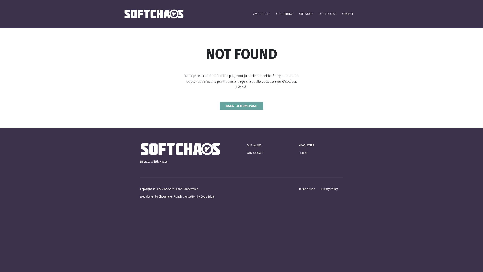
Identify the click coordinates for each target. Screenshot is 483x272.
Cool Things (284, 14)
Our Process (327, 14)
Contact (347, 14)
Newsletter (306, 145)
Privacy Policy (329, 189)
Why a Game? (255, 153)
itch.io (303, 153)
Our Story (306, 14)
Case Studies (261, 14)
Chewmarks (165, 196)
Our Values (254, 145)
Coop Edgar (208, 196)
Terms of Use (307, 189)
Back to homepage (241, 106)
